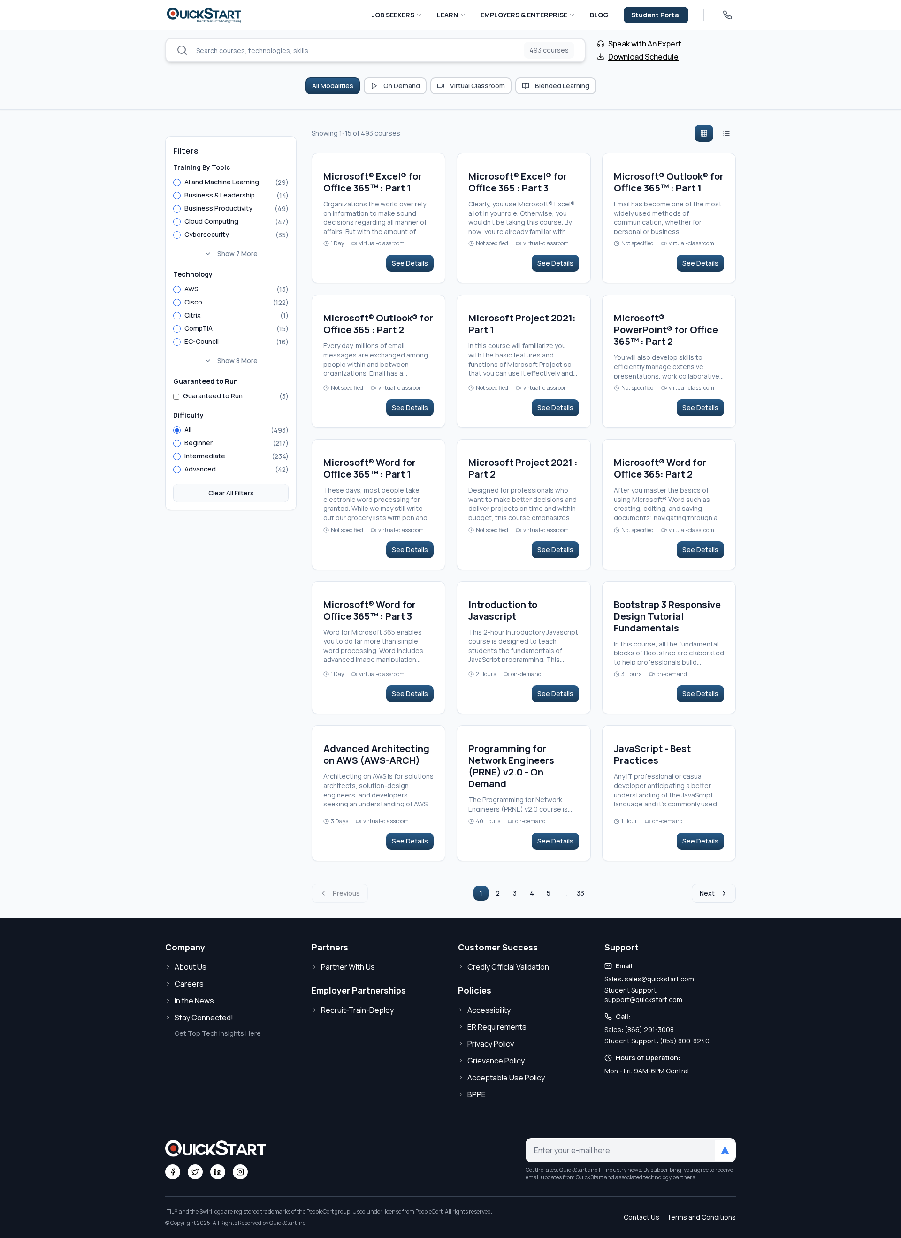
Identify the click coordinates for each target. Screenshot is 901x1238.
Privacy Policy (490, 1044)
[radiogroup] (231, 219)
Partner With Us (348, 967)
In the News (194, 1000)
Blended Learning (562, 85)
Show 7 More (237, 253)
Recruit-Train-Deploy (357, 1010)
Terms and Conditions (701, 1217)
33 (580, 893)
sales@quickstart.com (659, 978)
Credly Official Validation (508, 967)
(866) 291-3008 (649, 1029)
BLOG (599, 14)
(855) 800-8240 (685, 1040)
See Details (410, 262)
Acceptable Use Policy (506, 1077)
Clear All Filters (231, 492)
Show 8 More (237, 360)
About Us (190, 967)
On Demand (401, 85)
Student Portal (656, 14)
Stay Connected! (204, 1017)
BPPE (476, 1094)
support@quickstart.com (643, 999)
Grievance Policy (496, 1061)
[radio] (177, 182)
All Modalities (332, 85)
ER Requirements (497, 1027)
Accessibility (489, 1010)
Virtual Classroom (477, 85)
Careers (189, 984)
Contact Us (641, 1217)
